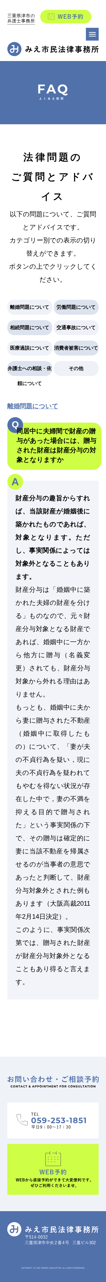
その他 (76, 368)
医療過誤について (29, 348)
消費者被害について (76, 348)
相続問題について (29, 327)
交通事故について (76, 327)
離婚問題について (29, 307)
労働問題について (76, 307)
